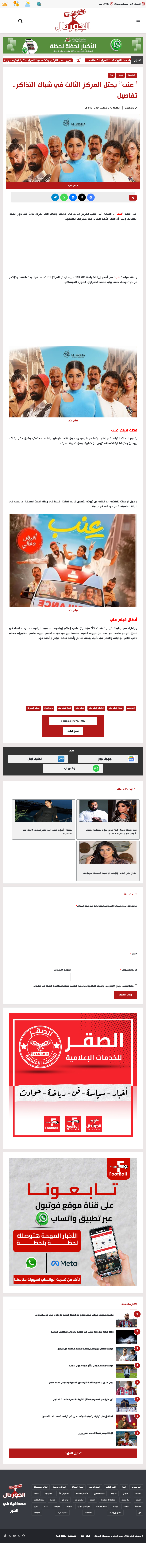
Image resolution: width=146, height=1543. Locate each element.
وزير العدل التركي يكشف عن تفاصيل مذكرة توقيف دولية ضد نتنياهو (46, 60)
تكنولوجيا (79, 1500)
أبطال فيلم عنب (115, 708)
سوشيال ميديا (84, 1506)
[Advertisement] (73, 315)
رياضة (115, 1506)
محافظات (88, 1513)
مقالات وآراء (62, 1513)
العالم (36, 1493)
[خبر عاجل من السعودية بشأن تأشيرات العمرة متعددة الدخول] (126, 1405)
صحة (46, 1506)
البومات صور (99, 1493)
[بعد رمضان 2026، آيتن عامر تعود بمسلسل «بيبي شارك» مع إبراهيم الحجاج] (107, 811)
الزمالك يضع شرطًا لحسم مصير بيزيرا (95, 1433)
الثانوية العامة (82, 1493)
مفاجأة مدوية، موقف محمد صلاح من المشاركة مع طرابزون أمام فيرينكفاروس (74, 1315)
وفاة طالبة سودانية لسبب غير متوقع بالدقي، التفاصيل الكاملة (81, 1331)
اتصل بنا (85, 1535)
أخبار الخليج (111, 1487)
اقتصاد (138, 1493)
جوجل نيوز (105, 759)
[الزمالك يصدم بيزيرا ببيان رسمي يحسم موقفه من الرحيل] (126, 1354)
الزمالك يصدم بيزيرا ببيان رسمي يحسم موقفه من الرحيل (85, 1348)
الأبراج (125, 1493)
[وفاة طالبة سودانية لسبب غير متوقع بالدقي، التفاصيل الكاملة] (126, 1337)
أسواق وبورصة (59, 1487)
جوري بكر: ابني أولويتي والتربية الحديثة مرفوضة (109, 873)
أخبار (124, 1487)
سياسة (57, 1506)
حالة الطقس (39, 1500)
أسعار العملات (77, 1487)
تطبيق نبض (35, 759)
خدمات (126, 1506)
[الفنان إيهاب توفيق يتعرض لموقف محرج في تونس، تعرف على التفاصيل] (126, 1422)
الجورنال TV (64, 1493)
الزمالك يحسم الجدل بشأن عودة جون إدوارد (91, 1365)
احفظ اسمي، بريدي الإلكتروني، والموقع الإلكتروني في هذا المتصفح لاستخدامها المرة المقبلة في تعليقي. (83, 986)
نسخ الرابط (73, 731)
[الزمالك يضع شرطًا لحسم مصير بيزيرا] (126, 1438)
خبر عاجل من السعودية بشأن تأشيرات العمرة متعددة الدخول (83, 1399)
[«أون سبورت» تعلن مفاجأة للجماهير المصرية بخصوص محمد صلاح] (126, 1388)
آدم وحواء (136, 1487)
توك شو (65, 1500)
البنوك (114, 1493)
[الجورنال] (73, 20)
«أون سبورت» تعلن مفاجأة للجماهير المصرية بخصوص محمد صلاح (81, 1382)
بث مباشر (125, 1500)
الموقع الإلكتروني (62, 970)
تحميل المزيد (73, 1453)
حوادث (138, 1506)
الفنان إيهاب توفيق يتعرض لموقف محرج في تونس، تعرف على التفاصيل (77, 1416)
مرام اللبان (129, 108)
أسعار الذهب (94, 1487)
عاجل (120, 75)
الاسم (133, 954)
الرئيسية (131, 75)
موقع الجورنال (33, 708)
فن (111, 75)
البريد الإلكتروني (128, 970)
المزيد (138, 1500)
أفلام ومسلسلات (41, 1487)
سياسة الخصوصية (66, 1535)
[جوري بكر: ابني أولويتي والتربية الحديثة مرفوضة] (107, 852)
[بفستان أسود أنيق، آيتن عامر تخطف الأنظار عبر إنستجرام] (43, 811)
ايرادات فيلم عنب (96, 708)
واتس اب (69, 768)
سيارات (69, 1506)
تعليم (92, 1500)
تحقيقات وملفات (108, 1500)
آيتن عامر (131, 708)
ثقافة (52, 1500)
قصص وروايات (115, 1513)
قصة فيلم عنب (64, 708)
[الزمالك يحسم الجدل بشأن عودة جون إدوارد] (126, 1371)
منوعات (37, 1513)
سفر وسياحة (101, 1506)
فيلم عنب (79, 708)
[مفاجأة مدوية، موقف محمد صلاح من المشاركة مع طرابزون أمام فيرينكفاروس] (126, 1320)
